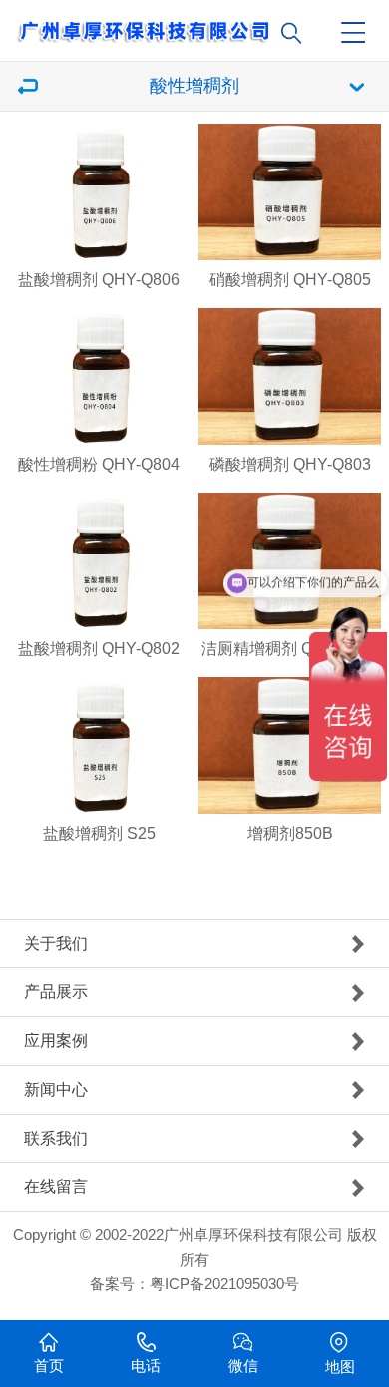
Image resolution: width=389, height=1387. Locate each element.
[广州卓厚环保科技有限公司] (200, 24)
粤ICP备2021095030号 (224, 1284)
